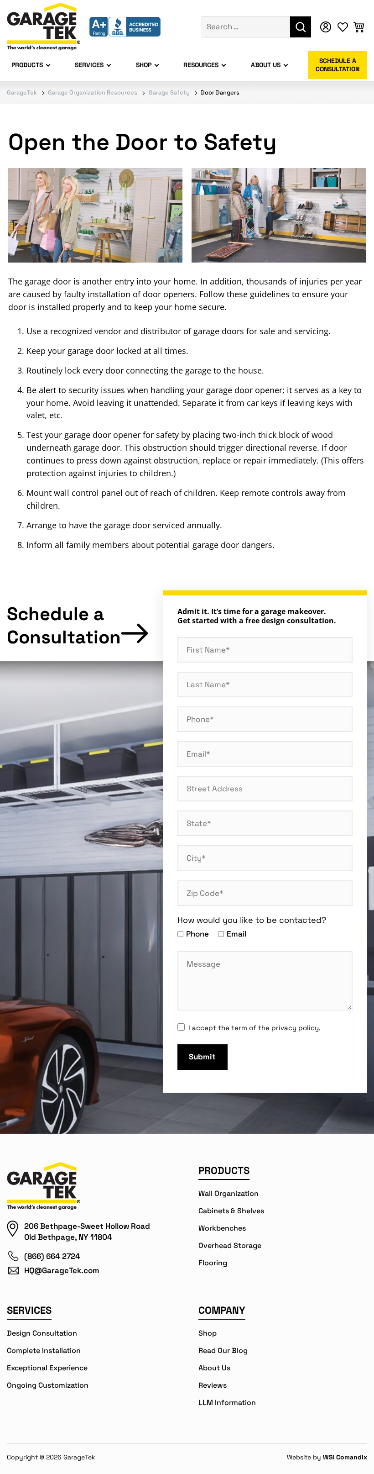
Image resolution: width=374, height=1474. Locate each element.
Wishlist (344, 27)
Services (89, 65)
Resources (200, 65)
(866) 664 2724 (52, 1256)
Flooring (212, 1263)
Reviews (212, 1385)
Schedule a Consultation (337, 65)
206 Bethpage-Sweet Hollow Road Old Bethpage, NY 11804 (87, 1231)
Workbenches (222, 1228)
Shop (143, 65)
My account (328, 27)
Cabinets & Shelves (231, 1211)
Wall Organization (228, 1193)
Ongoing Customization (47, 1385)
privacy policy (295, 1027)
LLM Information (227, 1402)
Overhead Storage (229, 1245)
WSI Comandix (345, 1457)
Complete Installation (44, 1350)
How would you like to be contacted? (251, 920)
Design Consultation (42, 1333)
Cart (360, 27)
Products (27, 65)
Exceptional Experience (47, 1368)
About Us (265, 65)
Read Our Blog (223, 1350)
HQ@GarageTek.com (61, 1270)
